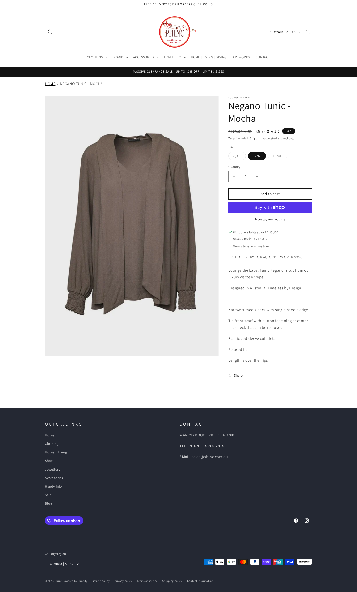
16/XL (280, 157)
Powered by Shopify (75, 581)
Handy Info (53, 486)
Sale (48, 495)
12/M (257, 156)
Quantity (234, 167)
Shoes (49, 461)
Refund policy (101, 580)
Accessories (54, 478)
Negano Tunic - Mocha (81, 83)
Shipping (256, 138)
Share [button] (238, 375)
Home (50, 83)
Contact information (200, 580)
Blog (48, 503)
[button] (50, 31)
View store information (251, 246)
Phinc (59, 581)
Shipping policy (172, 580)
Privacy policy (123, 580)
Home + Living (56, 452)
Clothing (52, 444)
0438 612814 (213, 445)
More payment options (270, 219)
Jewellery (52, 469)
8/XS (239, 157)
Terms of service (147, 580)
